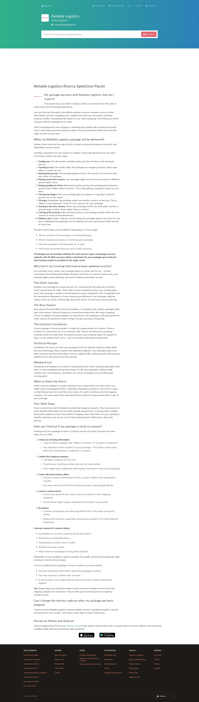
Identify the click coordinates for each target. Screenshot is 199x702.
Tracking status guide (88, 655)
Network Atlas (134, 664)
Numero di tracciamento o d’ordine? (89, 659)
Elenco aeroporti (61, 655)
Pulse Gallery (134, 668)
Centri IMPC (59, 668)
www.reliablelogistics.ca (65, 24)
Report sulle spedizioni (137, 659)
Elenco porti (59, 659)
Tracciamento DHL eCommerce (35, 673)
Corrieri (57, 673)
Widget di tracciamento (113, 673)
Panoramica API (110, 655)
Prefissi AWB (59, 664)
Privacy (157, 664)
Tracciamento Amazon (31, 659)
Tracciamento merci (30, 677)
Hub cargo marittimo (31, 681)
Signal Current (134, 677)
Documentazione (110, 664)
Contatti (138, 5)
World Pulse (133, 673)
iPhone (70, 625)
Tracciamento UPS (30, 668)
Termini (156, 659)
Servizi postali (117, 5)
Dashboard (108, 659)
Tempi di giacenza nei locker (90, 664)
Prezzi (106, 668)
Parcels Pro (99, 5)
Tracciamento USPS (30, 655)
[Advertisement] (99, 64)
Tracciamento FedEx (31, 664)
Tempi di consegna (136, 655)
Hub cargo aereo (29, 686)
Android (79, 625)
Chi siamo (157, 655)
